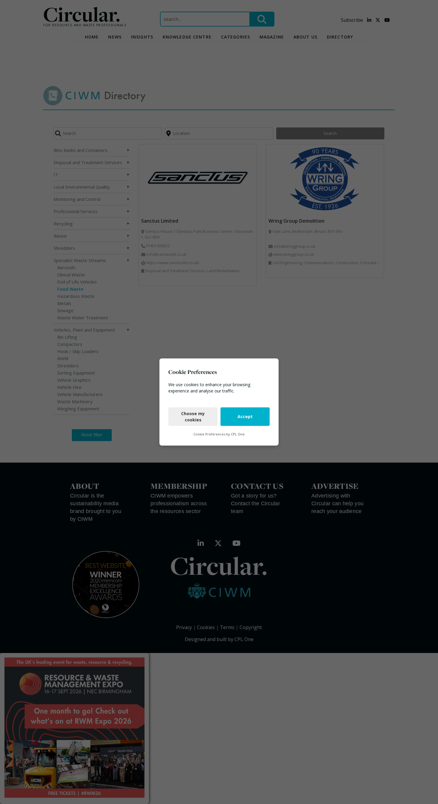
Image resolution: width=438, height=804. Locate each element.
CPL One (238, 434)
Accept (245, 416)
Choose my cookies (193, 417)
